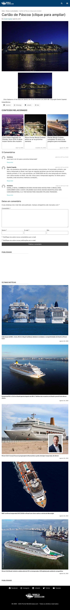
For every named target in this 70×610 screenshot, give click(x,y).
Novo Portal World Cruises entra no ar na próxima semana (35, 139)
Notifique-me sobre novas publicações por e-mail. (19, 240)
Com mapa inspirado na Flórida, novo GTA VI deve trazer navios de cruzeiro (12, 139)
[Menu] (67, 3)
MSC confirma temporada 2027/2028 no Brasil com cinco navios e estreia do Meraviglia (28, 513)
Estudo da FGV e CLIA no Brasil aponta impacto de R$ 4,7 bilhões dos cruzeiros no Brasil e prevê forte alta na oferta (34, 397)
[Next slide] (65, 131)
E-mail (26, 230)
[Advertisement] (35, 267)
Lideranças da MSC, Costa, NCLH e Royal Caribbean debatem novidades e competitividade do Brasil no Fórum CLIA (34, 337)
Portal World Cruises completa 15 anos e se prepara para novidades (57, 139)
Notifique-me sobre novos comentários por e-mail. (19, 237)
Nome (4, 230)
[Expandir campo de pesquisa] (61, 3)
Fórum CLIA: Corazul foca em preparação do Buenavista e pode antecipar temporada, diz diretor (30, 455)
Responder (10, 162)
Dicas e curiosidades (12, 11)
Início (3, 11)
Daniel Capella (8, 19)
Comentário (6, 208)
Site (48, 230)
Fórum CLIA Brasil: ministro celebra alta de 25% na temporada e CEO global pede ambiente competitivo (32, 571)
